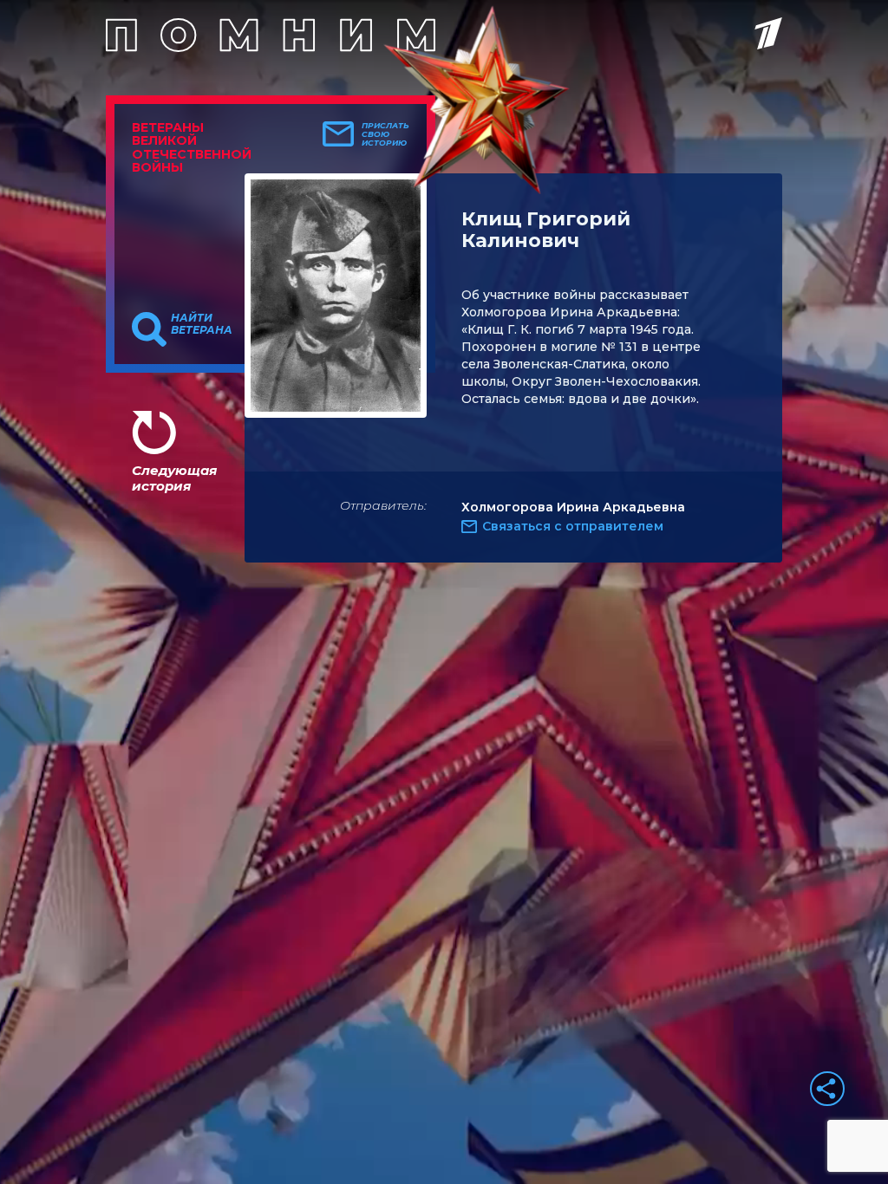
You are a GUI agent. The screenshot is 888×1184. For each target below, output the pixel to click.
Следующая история (174, 478)
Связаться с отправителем (572, 526)
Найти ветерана (201, 324)
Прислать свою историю (385, 134)
